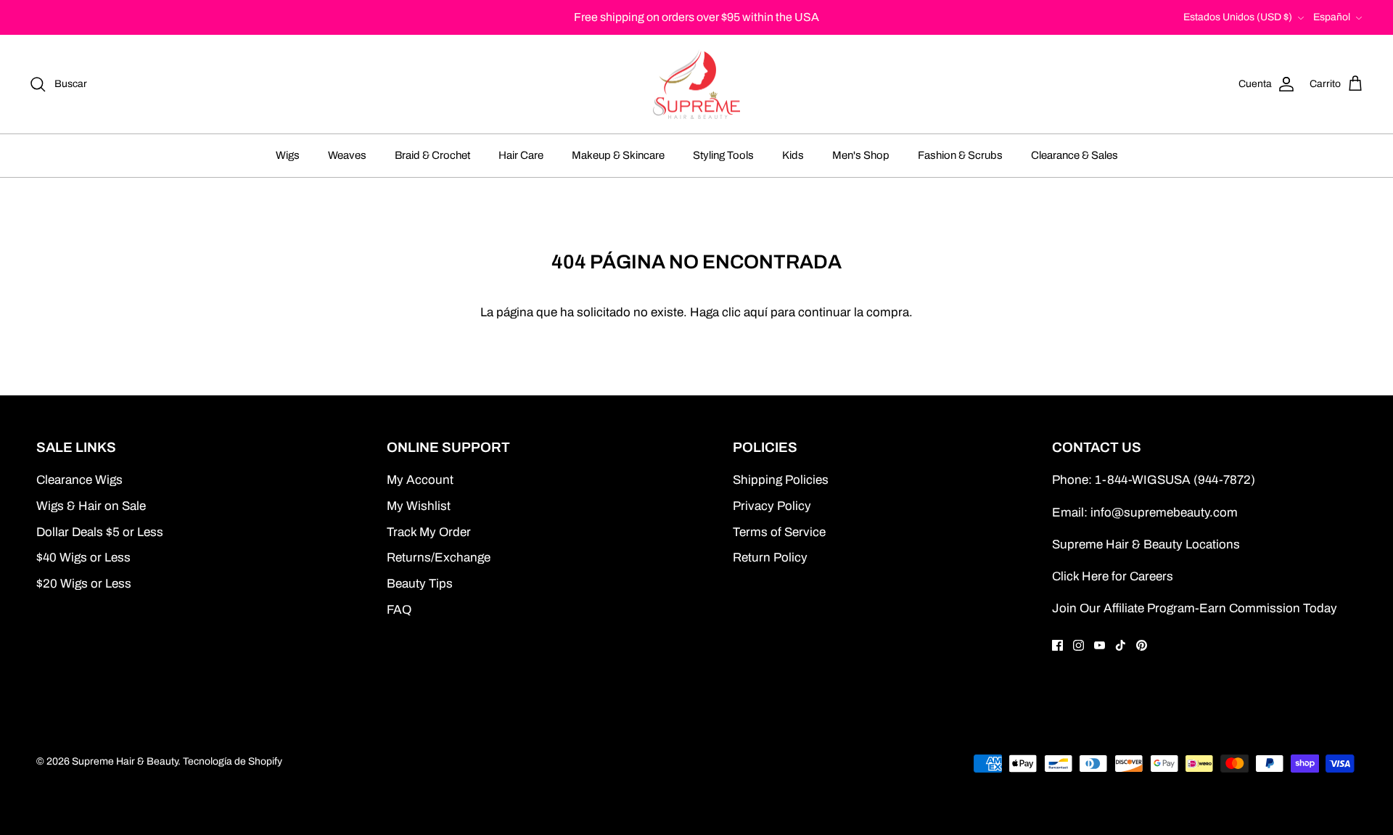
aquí (756, 312)
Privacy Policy (772, 506)
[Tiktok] (1120, 645)
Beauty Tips (420, 584)
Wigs (288, 155)
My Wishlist (419, 506)
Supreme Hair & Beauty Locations (1146, 544)
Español (1331, 17)
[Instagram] (1078, 645)
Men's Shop (860, 155)
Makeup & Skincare (618, 155)
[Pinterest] (1141, 645)
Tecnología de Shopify (232, 761)
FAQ (399, 610)
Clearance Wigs (79, 480)
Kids (793, 155)
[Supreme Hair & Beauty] (696, 84)
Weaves (347, 155)
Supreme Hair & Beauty (125, 761)
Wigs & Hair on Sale (91, 506)
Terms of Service (779, 532)
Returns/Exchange (438, 557)
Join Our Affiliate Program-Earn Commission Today (1194, 608)
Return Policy (770, 557)
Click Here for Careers (1112, 576)
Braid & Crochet (432, 155)
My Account (420, 480)
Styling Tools (723, 155)
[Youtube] (1099, 645)
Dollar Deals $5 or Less (99, 532)
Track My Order (429, 532)
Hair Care (520, 155)
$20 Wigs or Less (83, 584)
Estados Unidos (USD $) (1237, 17)
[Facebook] (1057, 645)
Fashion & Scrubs (960, 155)
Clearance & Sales (1074, 155)
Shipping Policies (781, 480)
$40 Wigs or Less (83, 557)
